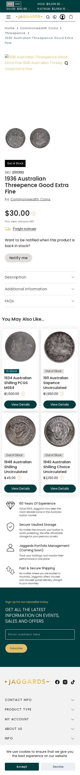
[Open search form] (48, 17)
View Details (20, 404)
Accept (21, 767)
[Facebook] (57, 682)
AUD (10, 4)
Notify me (18, 257)
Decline (58, 767)
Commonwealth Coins (30, 199)
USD (17, 4)
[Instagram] (65, 682)
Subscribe (16, 648)
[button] (34, 213)
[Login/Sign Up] (62, 17)
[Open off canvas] (8, 17)
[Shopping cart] (71, 17)
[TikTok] (73, 682)
